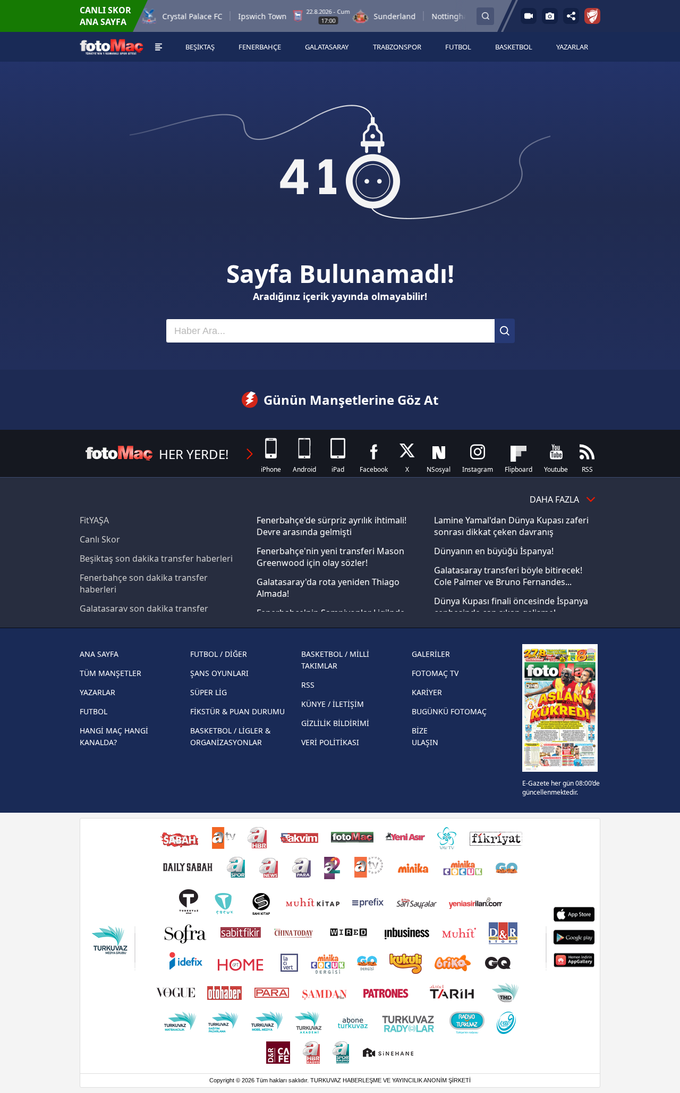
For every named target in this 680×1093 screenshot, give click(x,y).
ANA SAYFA (99, 654)
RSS (307, 685)
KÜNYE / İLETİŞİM (332, 704)
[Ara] (505, 331)
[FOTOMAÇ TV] (529, 16)
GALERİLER (431, 654)
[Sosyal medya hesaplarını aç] (571, 16)
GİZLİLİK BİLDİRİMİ (335, 723)
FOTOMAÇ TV (435, 673)
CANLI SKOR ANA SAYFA (105, 16)
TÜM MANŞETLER (110, 673)
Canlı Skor (100, 539)
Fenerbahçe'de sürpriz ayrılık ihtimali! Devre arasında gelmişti (331, 526)
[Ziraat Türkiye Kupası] (592, 16)
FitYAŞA (94, 520)
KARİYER (427, 692)
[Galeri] (550, 16)
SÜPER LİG (208, 692)
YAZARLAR (97, 692)
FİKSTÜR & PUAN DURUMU (237, 711)
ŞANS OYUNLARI (219, 673)
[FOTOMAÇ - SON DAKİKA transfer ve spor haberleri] (111, 47)
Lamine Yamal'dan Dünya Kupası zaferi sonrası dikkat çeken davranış (511, 526)
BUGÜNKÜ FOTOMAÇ (449, 711)
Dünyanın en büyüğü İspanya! (494, 551)
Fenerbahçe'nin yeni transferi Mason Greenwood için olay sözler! (330, 557)
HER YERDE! (193, 454)
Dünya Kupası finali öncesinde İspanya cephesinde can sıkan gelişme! (511, 607)
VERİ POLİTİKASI (330, 742)
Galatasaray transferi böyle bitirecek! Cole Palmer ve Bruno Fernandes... (508, 576)
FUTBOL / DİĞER (218, 654)
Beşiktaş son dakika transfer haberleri (156, 558)
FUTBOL (93, 711)
